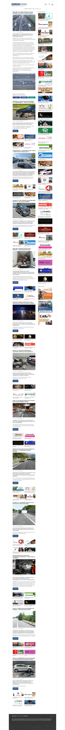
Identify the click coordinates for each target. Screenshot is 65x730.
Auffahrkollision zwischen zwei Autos (19, 378)
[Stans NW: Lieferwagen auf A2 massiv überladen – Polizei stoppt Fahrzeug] (24, 259)
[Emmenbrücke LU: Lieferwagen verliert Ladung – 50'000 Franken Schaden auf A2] (24, 161)
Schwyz (38, 8)
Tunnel (14, 425)
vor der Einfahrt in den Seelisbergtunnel (24, 581)
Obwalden (26, 8)
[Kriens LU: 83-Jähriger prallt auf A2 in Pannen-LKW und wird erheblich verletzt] (24, 410)
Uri (40, 8)
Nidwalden (30, 8)
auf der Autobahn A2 (22, 324)
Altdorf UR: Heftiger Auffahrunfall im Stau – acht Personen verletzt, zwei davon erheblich (23, 303)
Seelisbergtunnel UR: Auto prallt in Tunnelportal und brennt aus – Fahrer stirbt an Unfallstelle (24, 556)
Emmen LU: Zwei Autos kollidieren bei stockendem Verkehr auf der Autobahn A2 (23, 351)
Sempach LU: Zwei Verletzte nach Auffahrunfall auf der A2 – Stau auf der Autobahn (24, 201)
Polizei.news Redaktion (20, 121)
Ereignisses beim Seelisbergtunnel (24, 327)
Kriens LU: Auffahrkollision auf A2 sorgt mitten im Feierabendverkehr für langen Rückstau (24, 659)
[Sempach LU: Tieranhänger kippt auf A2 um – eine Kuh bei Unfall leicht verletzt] (24, 515)
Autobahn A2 (16, 222)
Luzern (33, 8)
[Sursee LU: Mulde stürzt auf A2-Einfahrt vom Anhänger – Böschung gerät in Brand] (24, 619)
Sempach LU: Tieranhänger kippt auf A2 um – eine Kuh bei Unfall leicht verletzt (24, 503)
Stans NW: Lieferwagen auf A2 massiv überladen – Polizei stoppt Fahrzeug (22, 249)
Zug (35, 8)
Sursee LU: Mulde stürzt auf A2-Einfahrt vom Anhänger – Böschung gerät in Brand (23, 609)
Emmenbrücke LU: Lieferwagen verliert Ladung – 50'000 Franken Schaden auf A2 (24, 151)
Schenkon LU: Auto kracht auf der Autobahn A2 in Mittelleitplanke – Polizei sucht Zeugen (23, 102)
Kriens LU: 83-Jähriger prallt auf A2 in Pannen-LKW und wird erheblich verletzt (24, 401)
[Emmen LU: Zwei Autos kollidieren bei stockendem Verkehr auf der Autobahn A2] (24, 361)
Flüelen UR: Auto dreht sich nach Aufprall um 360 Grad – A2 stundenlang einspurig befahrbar (23, 450)
